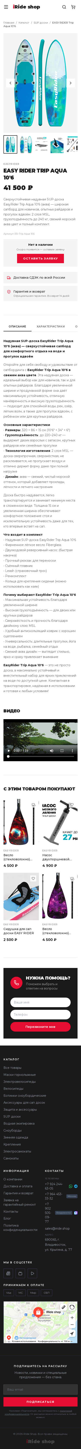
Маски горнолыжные (19, 1075)
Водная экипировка (19, 1123)
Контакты (10, 1211)
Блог (7, 1218)
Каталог (24, 22)
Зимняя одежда (15, 1137)
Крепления (12, 1144)
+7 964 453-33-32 (53, 1196)
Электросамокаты (17, 1151)
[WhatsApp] (70, 1186)
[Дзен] (8, 1273)
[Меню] (6, 6)
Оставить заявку (40, 258)
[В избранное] (33, 805)
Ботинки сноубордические (24, 1096)
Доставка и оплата (17, 1186)
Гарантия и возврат (18, 1193)
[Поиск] (64, 7)
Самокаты (11, 1158)
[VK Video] (32, 1273)
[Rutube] (20, 1273)
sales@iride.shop (57, 1228)
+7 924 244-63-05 (54, 1186)
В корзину (59, 913)
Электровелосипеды (19, 1082)
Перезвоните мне (40, 1027)
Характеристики (51, 326)
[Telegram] (76, 1186)
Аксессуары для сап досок (24, 1103)
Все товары (12, 1068)
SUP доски (41, 22)
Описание (17, 326)
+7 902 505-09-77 (48, 1213)
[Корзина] (73, 7)
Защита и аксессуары (20, 1110)
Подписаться (40, 1401)
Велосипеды (13, 1089)
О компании (12, 1179)
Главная (8, 22)
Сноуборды (12, 1130)
